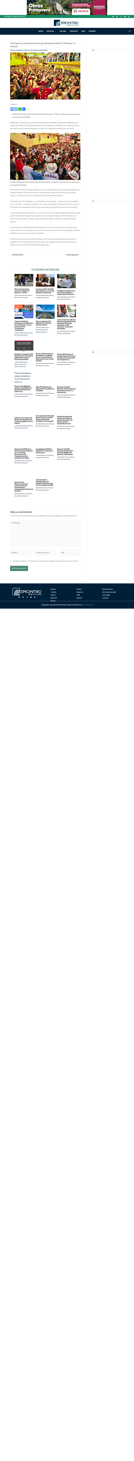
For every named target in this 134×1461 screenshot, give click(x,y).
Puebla (53, 595)
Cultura (79, 589)
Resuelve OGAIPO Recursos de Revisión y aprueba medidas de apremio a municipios (65, 451)
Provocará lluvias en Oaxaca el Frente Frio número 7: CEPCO (22, 291)
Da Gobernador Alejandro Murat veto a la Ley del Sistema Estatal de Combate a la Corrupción (45, 418)
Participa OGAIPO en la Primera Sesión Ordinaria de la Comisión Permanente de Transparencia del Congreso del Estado (24, 453)
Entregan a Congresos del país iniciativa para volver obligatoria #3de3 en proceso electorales (24, 356)
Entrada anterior (17, 255)
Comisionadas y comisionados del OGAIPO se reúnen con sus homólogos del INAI (44, 482)
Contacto (105, 598)
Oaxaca (27, 50)
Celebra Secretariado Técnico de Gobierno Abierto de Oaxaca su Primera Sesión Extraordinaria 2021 (64, 420)
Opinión (79, 598)
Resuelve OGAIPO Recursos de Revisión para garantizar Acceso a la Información (66, 389)
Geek (78, 595)
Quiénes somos (107, 589)
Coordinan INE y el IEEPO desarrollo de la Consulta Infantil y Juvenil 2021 (45, 291)
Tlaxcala (53, 592)
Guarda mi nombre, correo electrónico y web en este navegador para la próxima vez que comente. (46, 561)
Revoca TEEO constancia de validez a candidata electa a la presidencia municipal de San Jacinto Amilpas (45, 357)
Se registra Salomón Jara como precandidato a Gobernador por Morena (66, 292)
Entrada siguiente (73, 255)
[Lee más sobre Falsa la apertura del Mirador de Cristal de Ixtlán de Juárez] (45, 311)
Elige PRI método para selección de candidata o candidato (45, 389)
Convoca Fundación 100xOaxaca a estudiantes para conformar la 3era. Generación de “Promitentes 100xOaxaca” (24, 326)
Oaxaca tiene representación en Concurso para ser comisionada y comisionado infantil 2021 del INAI (24, 486)
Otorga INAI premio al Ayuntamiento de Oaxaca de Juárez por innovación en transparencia (66, 357)
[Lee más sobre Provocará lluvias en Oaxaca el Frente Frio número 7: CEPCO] (24, 280)
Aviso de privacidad (109, 592)
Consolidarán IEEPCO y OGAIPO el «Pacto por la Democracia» (44, 451)
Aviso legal (106, 595)
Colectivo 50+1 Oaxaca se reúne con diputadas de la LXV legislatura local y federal (24, 420)
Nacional (38, 329)
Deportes (80, 592)
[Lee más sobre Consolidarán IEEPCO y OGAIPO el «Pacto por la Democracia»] (45, 440)
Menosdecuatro (87, 605)
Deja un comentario (17, 50)
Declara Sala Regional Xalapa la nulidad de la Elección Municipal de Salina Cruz (23, 388)
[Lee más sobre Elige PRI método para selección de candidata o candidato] (45, 378)
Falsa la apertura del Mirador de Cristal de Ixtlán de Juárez (43, 323)
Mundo (53, 601)
